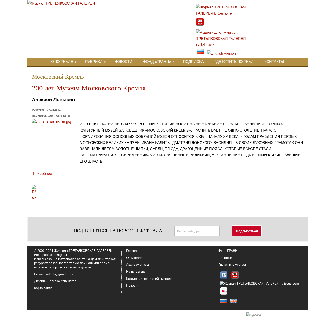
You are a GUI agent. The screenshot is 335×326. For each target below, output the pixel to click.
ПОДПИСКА (193, 62)
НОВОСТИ (123, 62)
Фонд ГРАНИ (227, 250)
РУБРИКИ (94, 62)
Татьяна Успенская (62, 281)
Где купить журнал (232, 264)
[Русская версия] (200, 53)
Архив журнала (137, 264)
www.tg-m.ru (82, 267)
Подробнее (42, 173)
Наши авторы (136, 271)
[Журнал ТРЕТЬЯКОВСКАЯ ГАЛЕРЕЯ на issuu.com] (259, 283)
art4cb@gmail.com (59, 274)
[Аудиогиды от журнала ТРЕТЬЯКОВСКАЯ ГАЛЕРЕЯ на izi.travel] (223, 45)
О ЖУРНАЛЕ (62, 62)
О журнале (134, 257)
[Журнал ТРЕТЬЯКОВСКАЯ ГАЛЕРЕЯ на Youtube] (200, 24)
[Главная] (61, 3)
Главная (132, 250)
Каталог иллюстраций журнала (149, 278)
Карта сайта (43, 288)
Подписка (225, 257)
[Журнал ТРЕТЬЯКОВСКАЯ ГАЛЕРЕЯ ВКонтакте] (223, 13)
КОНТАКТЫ (274, 62)
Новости (132, 285)
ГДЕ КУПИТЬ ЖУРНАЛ (234, 62)
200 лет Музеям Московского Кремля (89, 88)
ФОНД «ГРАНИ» (157, 62)
